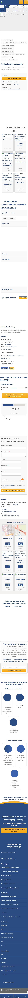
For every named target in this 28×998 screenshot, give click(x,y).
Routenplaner (24, 297)
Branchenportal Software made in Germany (10, 990)
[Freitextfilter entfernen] (21, 2)
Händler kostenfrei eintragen (8, 896)
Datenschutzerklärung (8, 485)
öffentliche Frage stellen (14, 670)
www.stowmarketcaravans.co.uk (11, 89)
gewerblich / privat (8, 213)
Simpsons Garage (8, 139)
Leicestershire (20, 355)
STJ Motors (20, 182)
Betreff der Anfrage (6, 445)
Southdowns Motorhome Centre (7, 164)
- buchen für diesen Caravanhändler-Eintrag (14, 784)
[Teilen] (22, 996)
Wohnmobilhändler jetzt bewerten (15, 395)
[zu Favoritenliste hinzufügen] (2, 14)
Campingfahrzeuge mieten (8, 883)
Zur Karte (4, 509)
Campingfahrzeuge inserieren (8, 900)
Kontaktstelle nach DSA (7, 937)
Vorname (4, 459)
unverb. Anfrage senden (14, 78)
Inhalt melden (18, 606)
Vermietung (6, 259)
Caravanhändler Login (8, 982)
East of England (12, 346)
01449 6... (9, 84)
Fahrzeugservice (7, 289)
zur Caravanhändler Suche (1, 6)
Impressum (4, 925)
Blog (2, 954)
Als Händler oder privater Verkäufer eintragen (15, 830)
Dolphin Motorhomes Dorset (8, 185)
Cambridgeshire (11, 355)
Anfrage (25, 10)
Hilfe (2, 942)
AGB (2, 929)
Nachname (4, 465)
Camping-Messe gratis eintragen (9, 904)
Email (3, 472)
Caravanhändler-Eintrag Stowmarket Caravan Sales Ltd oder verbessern (8, 760)
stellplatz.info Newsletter (7, 966)
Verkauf (4, 254)
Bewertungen (19, 10)
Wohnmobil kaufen (6, 879)
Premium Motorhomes (20, 539)
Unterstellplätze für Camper (8, 971)
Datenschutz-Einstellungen (8, 859)
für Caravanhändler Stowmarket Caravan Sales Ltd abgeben (7, 708)
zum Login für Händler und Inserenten (11, 917)
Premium (24, 129)
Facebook (3, 962)
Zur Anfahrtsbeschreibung (9, 511)
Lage (8, 10)
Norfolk (3, 358)
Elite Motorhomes (20, 162)
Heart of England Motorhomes (20, 580)
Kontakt (12, 368)
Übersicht (3, 10)
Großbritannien (8, 349)
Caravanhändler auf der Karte (11, 82)
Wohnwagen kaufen (6, 875)
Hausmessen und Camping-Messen (10, 888)
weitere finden (20, 705)
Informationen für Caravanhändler (10, 908)
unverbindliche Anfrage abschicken (13, 490)
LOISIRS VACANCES (20, 144)
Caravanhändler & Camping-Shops (10, 867)
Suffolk (7, 358)
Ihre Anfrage (5, 452)
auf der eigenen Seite (21, 758)
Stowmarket (8, 344)
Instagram (3, 958)
